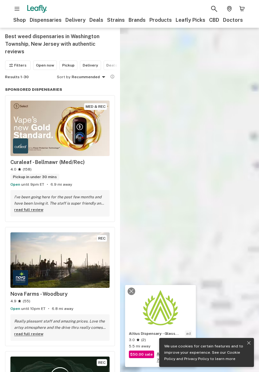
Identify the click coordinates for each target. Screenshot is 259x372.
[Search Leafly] (214, 9)
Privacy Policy (196, 359)
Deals (96, 20)
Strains (116, 20)
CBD (214, 20)
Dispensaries (46, 20)
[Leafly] (37, 9)
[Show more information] (112, 76)
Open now (45, 65)
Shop (19, 20)
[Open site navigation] (17, 9)
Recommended (86, 77)
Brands (137, 20)
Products (160, 20)
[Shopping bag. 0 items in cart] (242, 9)
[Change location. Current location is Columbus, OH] (229, 9)
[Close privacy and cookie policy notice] (248, 343)
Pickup (68, 65)
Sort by (63, 77)
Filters (20, 65)
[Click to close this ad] (131, 291)
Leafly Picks (190, 20)
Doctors (233, 20)
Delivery (75, 20)
